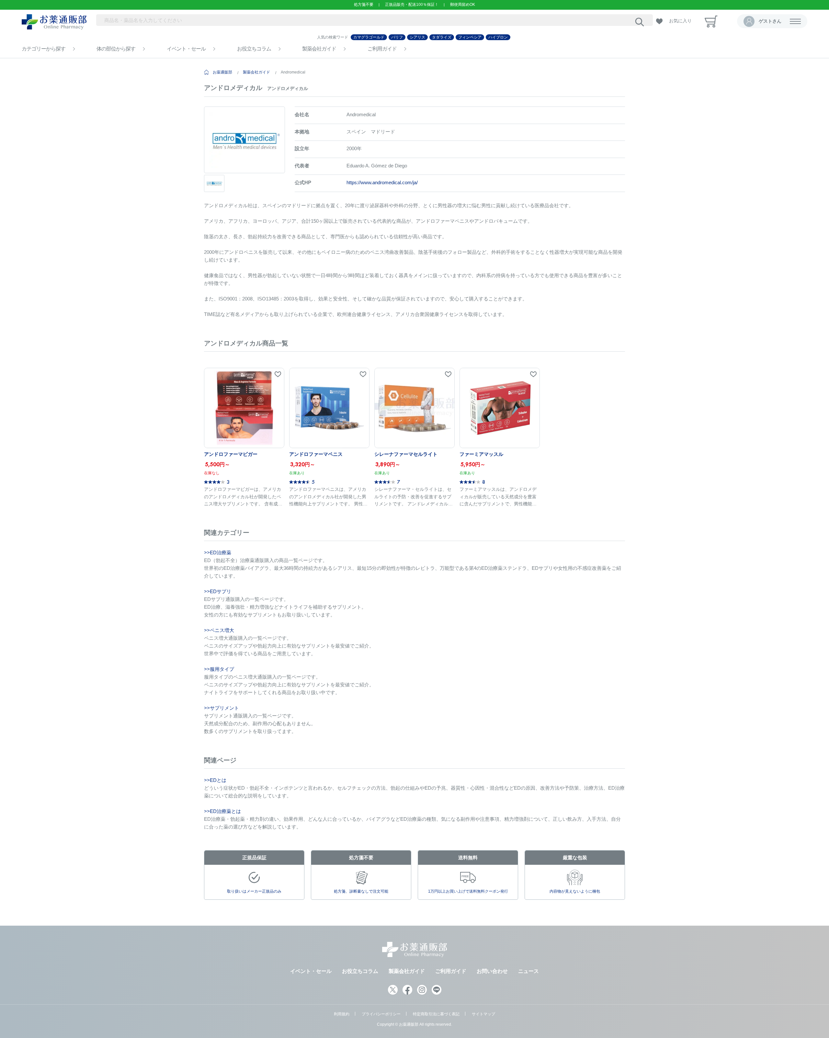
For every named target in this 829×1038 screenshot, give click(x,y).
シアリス (417, 37)
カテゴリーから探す (43, 48)
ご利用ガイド (382, 48)
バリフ (397, 37)
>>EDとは (215, 780)
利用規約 (341, 1014)
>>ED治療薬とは (222, 811)
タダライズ (441, 37)
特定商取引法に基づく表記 (436, 1014)
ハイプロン (498, 37)
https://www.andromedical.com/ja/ (382, 182)
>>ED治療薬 (217, 552)
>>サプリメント (221, 708)
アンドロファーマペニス (316, 454)
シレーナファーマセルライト (405, 454)
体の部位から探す (116, 48)
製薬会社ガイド (319, 48)
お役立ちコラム (254, 48)
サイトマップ (483, 1014)
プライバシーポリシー (381, 1014)
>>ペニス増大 (219, 630)
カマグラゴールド (368, 37)
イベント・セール (186, 48)
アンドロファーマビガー (230, 454)
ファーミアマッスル (481, 454)
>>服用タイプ (219, 669)
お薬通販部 (222, 72)
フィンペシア (470, 37)
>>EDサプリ (217, 591)
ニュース (528, 971)
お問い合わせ (492, 971)
